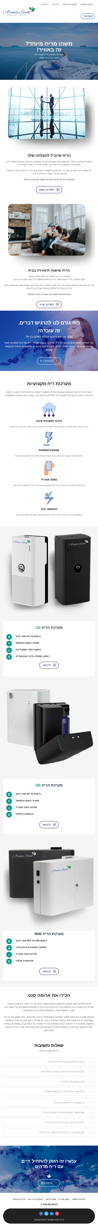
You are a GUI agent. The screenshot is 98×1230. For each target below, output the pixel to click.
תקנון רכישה (50, 1199)
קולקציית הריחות (70, 4)
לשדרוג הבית (47, 304)
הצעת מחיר (88, 16)
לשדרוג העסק (46, 189)
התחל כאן (46, 1183)
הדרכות (55, 4)
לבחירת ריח (46, 361)
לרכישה (46, 665)
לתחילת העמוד (78, 1199)
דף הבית (45, 4)
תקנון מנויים (64, 1199)
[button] (91, 1061)
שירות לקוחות (86, 4)
